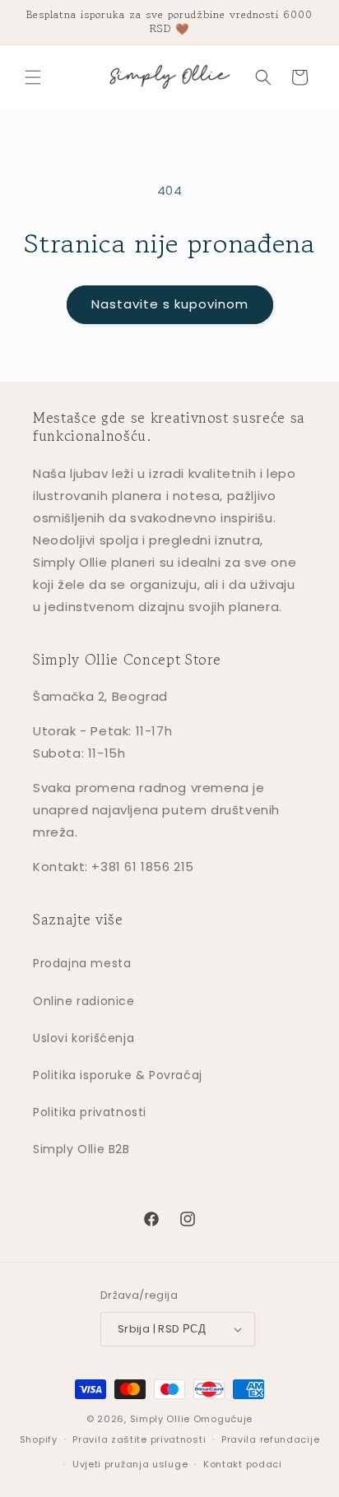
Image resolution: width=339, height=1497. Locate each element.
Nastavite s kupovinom (169, 304)
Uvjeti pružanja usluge (130, 1464)
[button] (33, 77)
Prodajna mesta (82, 963)
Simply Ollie (160, 1418)
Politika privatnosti (89, 1112)
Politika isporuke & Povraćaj (117, 1075)
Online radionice (84, 1001)
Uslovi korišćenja (83, 1038)
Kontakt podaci (242, 1464)
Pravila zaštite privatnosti (139, 1439)
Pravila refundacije (270, 1439)
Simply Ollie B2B (81, 1149)
